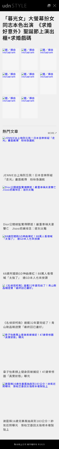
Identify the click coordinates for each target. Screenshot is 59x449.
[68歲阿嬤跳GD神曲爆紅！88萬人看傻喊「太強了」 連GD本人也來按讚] (29, 253)
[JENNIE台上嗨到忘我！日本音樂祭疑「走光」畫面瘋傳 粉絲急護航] (29, 154)
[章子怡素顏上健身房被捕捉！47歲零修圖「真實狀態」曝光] (29, 351)
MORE (51, 133)
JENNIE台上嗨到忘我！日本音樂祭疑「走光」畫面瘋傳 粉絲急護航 (28, 177)
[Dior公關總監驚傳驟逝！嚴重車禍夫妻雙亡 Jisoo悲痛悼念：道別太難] (29, 204)
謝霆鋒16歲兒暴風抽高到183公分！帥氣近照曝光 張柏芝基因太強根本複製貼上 (28, 425)
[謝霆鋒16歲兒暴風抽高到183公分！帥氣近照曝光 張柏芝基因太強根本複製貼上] (29, 400)
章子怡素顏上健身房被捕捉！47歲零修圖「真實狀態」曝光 (28, 374)
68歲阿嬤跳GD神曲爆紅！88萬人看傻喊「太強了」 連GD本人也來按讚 (28, 275)
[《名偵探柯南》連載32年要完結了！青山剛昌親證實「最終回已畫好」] (29, 302)
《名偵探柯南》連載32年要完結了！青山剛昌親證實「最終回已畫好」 (28, 325)
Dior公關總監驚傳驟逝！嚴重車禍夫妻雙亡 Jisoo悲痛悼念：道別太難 (28, 226)
